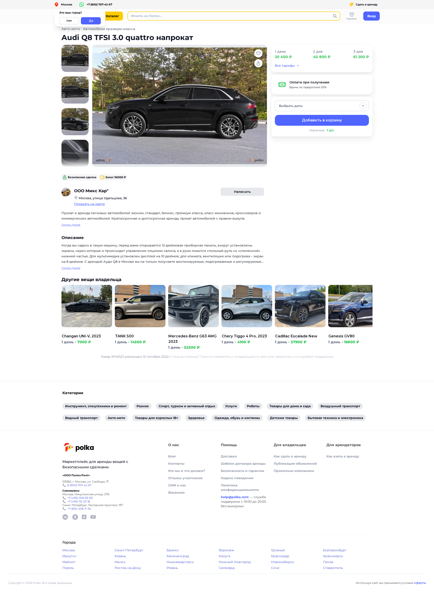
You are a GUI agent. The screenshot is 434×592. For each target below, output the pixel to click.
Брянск (173, 550)
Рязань (172, 568)
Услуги (231, 406)
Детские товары (284, 418)
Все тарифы (285, 66)
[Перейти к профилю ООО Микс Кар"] (66, 192)
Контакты (176, 464)
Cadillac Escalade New (296, 336)
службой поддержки (316, 357)
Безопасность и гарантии (242, 471)
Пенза (328, 562)
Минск (120, 562)
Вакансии (176, 492)
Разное (143, 406)
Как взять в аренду (342, 456)
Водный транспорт (81, 418)
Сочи (275, 568)
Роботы (253, 406)
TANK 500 (124, 336)
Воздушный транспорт (340, 406)
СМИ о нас (177, 485)
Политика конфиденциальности (240, 487)
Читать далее (70, 224)
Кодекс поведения (237, 478)
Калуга (224, 556)
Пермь (68, 568)
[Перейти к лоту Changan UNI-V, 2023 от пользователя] (86, 331)
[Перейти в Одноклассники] (75, 517)
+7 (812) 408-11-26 (79, 508)
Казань (120, 556)
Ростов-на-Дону (128, 568)
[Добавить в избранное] (258, 53)
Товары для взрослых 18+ (156, 418)
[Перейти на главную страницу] (78, 448)
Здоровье (196, 418)
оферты (420, 583)
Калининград (178, 556)
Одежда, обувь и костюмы (237, 418)
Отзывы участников (185, 478)
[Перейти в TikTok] (84, 517)
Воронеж (226, 550)
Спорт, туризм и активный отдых (187, 406)
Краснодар (280, 556)
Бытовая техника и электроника (335, 418)
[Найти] (335, 16)
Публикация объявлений (295, 464)
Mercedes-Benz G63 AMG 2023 (192, 339)
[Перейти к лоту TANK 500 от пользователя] (140, 331)
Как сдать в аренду (290, 456)
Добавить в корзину (322, 120)
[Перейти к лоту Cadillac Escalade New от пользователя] (300, 331)
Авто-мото (70, 29)
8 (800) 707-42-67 (79, 485)
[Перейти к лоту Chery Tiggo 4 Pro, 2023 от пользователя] (247, 331)
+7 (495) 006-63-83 (80, 498)
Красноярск (333, 556)
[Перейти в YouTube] (93, 517)
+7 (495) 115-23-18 (78, 501)
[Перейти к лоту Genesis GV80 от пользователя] (353, 331)
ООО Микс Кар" (91, 190)
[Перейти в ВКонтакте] (65, 517)
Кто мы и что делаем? (186, 471)
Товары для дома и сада (290, 406)
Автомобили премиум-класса (109, 29)
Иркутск (69, 556)
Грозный (278, 550)
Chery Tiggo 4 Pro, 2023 (244, 336)
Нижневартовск (180, 562)
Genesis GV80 (341, 336)
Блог (172, 456)
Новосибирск (282, 562)
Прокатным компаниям (294, 471)
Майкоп (68, 562)
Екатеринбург (335, 550)
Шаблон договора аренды (243, 464)
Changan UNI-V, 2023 (81, 336)
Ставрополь (333, 568)
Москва (68, 550)
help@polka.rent (235, 497)
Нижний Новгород (235, 562)
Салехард (227, 568)
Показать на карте (89, 204)
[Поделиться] (258, 63)
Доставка (229, 456)
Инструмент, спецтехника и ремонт (96, 406)
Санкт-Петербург (129, 550)
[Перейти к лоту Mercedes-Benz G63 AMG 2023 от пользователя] (193, 331)
